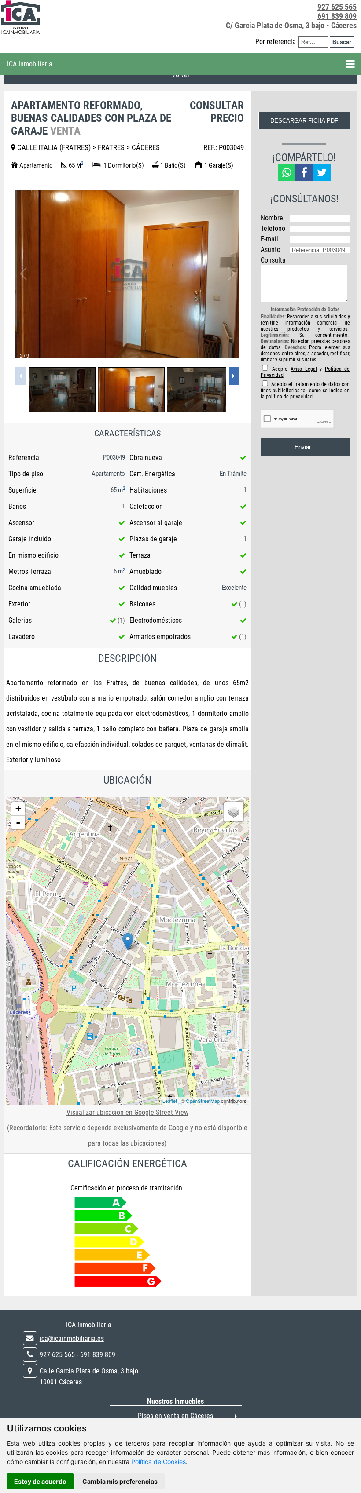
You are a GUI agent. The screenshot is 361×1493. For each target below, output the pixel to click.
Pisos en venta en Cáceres (175, 1416)
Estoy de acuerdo (40, 1481)
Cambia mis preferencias (120, 1481)
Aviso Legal (304, 369)
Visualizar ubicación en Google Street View (127, 1112)
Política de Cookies (158, 1461)
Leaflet (169, 1100)
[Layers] (233, 811)
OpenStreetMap (203, 1100)
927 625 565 (337, 6)
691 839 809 (337, 16)
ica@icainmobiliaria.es (72, 1338)
